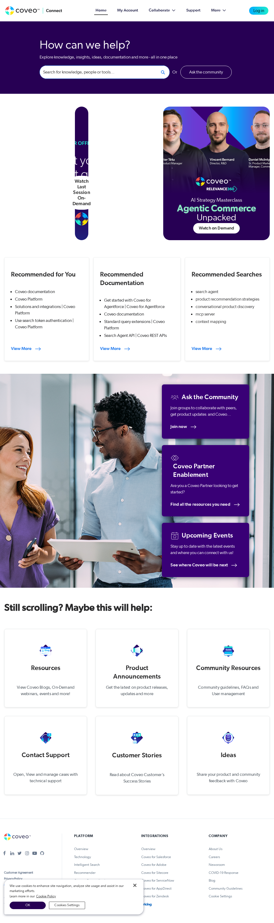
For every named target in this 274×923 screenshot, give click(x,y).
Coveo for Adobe (153, 865)
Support (193, 10)
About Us (215, 849)
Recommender (85, 873)
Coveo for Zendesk (155, 896)
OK (27, 905)
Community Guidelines (225, 888)
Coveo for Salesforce (156, 857)
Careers (214, 857)
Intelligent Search (87, 865)
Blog (212, 880)
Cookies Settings (66, 905)
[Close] (135, 885)
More (215, 10)
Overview (81, 849)
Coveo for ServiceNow (157, 880)
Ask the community (206, 72)
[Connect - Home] (33, 10)
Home (101, 10)
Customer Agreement (18, 872)
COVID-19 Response (223, 873)
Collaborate (159, 10)
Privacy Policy (13, 878)
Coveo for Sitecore (154, 873)
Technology (82, 857)
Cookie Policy (46, 896)
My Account (127, 10)
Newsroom (217, 865)
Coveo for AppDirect (156, 888)
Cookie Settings (220, 896)
